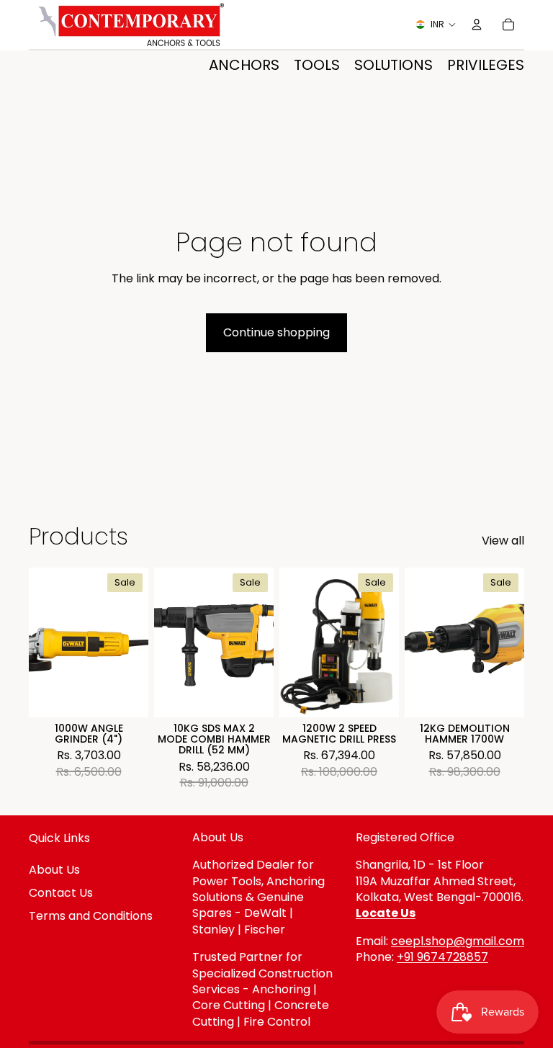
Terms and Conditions (91, 916)
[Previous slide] (40, 642)
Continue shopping (276, 332)
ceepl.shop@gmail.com (457, 941)
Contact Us (61, 892)
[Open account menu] (477, 24)
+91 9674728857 (442, 957)
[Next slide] (137, 642)
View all (503, 541)
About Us (54, 869)
